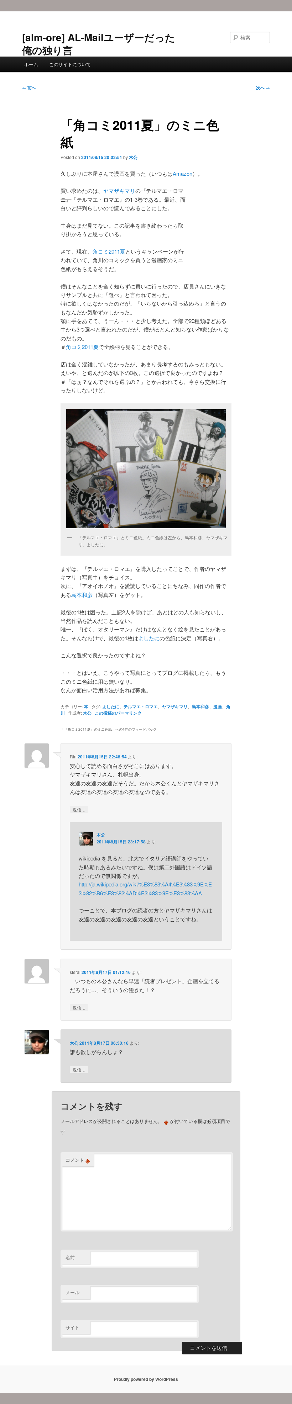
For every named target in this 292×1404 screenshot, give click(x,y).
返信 (79, 809)
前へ (29, 87)
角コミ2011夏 (109, 251)
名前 (70, 1257)
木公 (133, 157)
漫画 (217, 706)
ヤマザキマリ (119, 190)
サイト (72, 1327)
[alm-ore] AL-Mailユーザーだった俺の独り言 (98, 43)
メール (72, 1292)
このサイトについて (70, 64)
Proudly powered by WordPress (146, 1379)
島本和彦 (82, 594)
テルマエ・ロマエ (141, 706)
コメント (78, 1160)
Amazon (182, 173)
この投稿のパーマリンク (118, 713)
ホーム (31, 64)
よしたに (149, 638)
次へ (263, 87)
